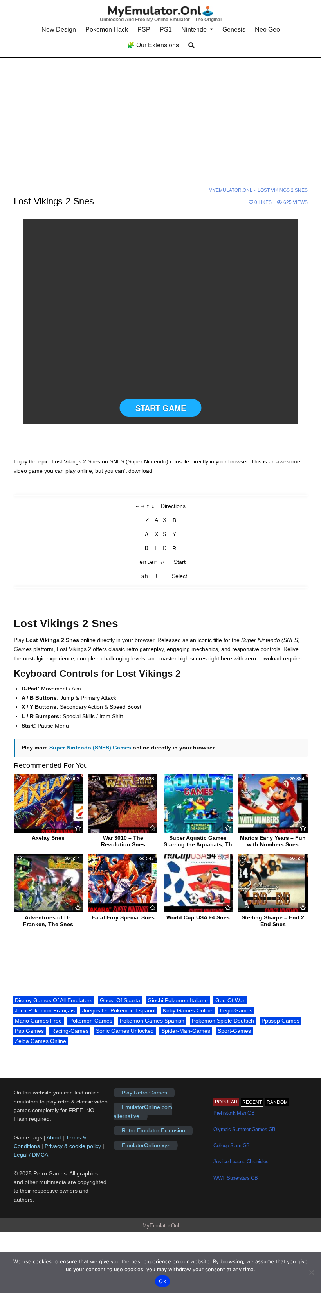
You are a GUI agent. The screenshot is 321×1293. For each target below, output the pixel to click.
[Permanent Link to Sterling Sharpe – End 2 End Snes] (272, 883)
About (55, 1137)
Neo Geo (267, 29)
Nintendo (194, 29)
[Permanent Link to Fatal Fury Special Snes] (122, 883)
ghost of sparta (120, 1000)
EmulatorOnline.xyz (146, 1145)
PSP (143, 29)
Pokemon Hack (106, 29)
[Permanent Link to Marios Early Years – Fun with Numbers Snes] (272, 803)
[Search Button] (191, 46)
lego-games (236, 1010)
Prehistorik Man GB (233, 1113)
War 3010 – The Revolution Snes (123, 841)
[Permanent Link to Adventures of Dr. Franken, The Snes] (48, 883)
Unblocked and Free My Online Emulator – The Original (161, 19)
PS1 (166, 29)
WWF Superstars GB (235, 1178)
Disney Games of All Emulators (53, 1000)
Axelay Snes (48, 838)
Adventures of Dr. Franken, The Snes (48, 920)
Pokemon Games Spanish (152, 1021)
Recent (252, 1102)
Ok (162, 1281)
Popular (226, 1102)
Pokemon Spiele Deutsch (223, 1021)
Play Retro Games (144, 1092)
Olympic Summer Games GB (244, 1129)
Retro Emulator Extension (153, 1130)
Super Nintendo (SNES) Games (90, 747)
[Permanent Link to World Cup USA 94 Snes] (198, 883)
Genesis (233, 29)
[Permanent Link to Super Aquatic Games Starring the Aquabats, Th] (198, 803)
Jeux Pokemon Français (45, 1010)
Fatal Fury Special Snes (123, 917)
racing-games (69, 1031)
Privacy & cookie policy (73, 1146)
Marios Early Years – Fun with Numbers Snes (273, 841)
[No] (311, 1272)
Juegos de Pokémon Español (118, 1010)
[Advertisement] (160, 116)
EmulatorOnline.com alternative (143, 1111)
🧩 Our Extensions (153, 45)
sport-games (234, 1031)
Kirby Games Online (188, 1010)
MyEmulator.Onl (230, 190)
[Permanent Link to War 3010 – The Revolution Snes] (122, 803)
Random (277, 1102)
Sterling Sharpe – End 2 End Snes (273, 920)
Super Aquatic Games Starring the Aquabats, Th (198, 841)
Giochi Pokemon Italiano (178, 1000)
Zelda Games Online (40, 1041)
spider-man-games (185, 1031)
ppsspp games (280, 1021)
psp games (29, 1031)
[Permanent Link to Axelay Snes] (48, 803)
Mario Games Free (38, 1021)
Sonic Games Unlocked (125, 1031)
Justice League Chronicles (241, 1161)
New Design (58, 29)
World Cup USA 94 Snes (198, 917)
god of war (230, 1000)
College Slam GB (231, 1145)
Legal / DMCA (31, 1155)
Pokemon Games (90, 1021)
